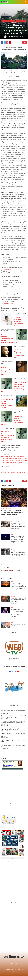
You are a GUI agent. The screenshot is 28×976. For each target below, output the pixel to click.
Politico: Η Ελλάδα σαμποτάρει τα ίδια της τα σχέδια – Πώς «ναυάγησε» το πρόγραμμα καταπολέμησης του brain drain (18, 587)
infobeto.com (20, 902)
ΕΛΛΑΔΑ (5, 472)
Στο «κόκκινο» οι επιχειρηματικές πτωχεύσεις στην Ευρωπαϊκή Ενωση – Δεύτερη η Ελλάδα (18, 553)
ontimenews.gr (13, 36)
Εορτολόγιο (10, 803)
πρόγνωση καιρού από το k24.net (8, 823)
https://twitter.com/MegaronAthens (11, 462)
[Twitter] (15, 671)
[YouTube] (18, 671)
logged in (9, 570)
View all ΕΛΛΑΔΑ (13, 632)
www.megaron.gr (6, 269)
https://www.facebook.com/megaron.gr (12, 456)
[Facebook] (10, 671)
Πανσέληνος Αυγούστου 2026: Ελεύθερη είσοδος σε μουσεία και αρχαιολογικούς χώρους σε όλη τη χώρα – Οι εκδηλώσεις (18, 540)
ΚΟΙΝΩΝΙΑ (19, 472)
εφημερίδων (16, 861)
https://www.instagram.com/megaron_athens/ (14, 458)
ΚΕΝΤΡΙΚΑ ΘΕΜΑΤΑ (12, 472)
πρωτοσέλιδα (10, 861)
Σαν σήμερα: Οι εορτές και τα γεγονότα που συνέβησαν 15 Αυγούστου (18, 599)
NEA (12, 534)
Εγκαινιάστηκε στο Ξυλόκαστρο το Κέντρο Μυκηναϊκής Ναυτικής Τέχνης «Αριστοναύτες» (18, 525)
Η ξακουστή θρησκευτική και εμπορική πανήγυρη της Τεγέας (13, 740)
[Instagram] (13, 671)
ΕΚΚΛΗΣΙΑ (13, 596)
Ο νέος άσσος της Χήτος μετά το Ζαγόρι (18, 625)
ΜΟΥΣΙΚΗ (24, 472)
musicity (6, 466)
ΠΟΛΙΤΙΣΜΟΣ (13, 22)
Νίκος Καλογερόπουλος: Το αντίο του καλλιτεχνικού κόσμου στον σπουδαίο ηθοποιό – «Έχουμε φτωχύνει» (18, 613)
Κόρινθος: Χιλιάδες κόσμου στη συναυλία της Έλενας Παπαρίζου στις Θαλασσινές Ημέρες (12, 513)
